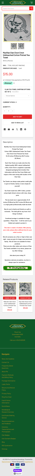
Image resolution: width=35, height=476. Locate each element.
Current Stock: (10, 102)
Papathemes (28, 462)
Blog (3, 442)
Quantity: (7, 107)
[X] (17, 129)
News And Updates (8, 359)
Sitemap (4, 449)
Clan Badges (6, 435)
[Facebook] (5, 129)
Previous (4, 297)
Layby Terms (6, 384)
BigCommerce (6, 462)
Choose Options (10, 298)
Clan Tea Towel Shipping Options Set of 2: (17, 90)
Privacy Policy (6, 393)
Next (31, 297)
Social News (6, 406)
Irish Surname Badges (9, 438)
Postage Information (8, 381)
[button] (17, 122)
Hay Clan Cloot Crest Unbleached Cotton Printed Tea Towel (25, 303)
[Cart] (32, 2)
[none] (17, 27)
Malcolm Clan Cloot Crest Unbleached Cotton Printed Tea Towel (10, 304)
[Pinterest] (25, 129)
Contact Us (5, 362)
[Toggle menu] (2, 2)
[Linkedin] (21, 129)
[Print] (13, 129)
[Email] (9, 129)
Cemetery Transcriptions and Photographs (8, 429)
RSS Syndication (7, 445)
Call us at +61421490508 (17, 340)
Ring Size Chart (7, 397)
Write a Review (8, 61)
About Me (5, 371)
